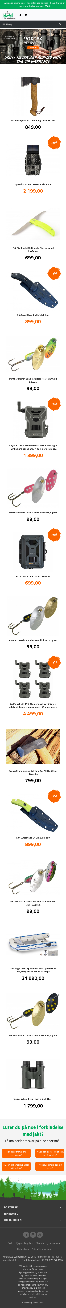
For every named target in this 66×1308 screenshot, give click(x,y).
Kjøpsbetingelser (24, 1243)
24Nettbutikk (39, 1302)
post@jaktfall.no (11, 1260)
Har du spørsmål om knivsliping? (16, 1153)
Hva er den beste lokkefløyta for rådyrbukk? (50, 1153)
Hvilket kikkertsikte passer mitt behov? (16, 1166)
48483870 (57, 1256)
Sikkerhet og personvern (48, 1243)
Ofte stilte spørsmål (41, 1249)
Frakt (10, 1243)
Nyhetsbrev (23, 1249)
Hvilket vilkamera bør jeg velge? (50, 1166)
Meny (8, 24)
